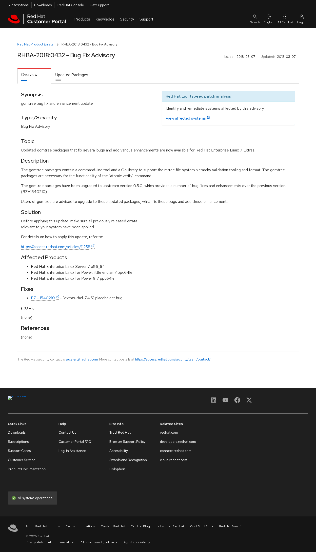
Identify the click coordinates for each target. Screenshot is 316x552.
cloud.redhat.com (173, 460)
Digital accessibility (136, 542)
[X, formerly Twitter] (249, 401)
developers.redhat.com (178, 441)
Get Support (99, 5)
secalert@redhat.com (81, 359)
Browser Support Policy (127, 441)
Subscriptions (18, 5)
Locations (88, 526)
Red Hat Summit (230, 526)
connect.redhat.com (175, 450)
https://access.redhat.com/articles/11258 (55, 246)
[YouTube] (225, 401)
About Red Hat (36, 526)
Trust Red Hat (120, 432)
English (269, 22)
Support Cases (19, 450)
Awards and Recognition (128, 460)
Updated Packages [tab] (71, 74)
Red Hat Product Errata (35, 44)
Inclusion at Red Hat (170, 526)
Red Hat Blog (140, 526)
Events (70, 526)
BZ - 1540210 (43, 297)
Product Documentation (27, 469)
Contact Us (67, 432)
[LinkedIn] (214, 401)
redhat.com (169, 432)
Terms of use (66, 542)
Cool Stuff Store (201, 526)
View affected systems (186, 118)
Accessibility (118, 450)
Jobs (56, 526)
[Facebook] (237, 401)
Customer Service (21, 460)
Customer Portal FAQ (75, 441)
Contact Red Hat (113, 526)
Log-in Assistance (72, 450)
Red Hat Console (71, 5)
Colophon (117, 469)
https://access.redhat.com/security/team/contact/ (173, 359)
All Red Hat (285, 22)
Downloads (43, 5)
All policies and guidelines (98, 542)
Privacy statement (38, 542)
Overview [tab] (29, 74)
